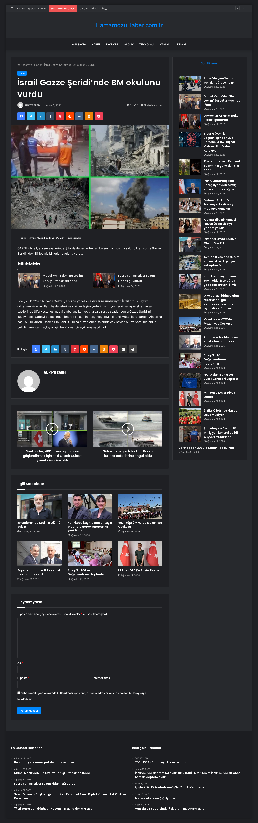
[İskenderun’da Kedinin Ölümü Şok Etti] (39, 506)
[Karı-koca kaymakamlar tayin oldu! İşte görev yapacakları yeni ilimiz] (90, 506)
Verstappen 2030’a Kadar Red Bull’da (206, 448)
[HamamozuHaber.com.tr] (129, 25)
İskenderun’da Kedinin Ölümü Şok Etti (38, 525)
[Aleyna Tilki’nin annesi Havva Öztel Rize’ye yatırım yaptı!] (190, 225)
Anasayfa (79, 44)
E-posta (23, 678)
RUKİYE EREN (32, 105)
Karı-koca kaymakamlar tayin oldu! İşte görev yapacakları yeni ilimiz (90, 526)
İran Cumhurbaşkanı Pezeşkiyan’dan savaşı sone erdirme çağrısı (220, 185)
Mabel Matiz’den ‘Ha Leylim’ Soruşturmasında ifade (222, 100)
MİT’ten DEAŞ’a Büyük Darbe (138, 570)
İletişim (180, 44)
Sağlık (129, 44)
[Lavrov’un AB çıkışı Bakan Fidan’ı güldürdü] (104, 280)
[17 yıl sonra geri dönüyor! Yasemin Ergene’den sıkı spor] (190, 167)
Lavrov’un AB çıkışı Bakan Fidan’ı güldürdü (104, 8)
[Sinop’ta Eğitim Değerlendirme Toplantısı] (90, 553)
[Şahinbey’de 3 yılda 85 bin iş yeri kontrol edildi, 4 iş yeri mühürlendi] (190, 434)
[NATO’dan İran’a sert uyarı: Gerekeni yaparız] (190, 380)
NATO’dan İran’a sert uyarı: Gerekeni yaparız (221, 377)
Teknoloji (146, 44)
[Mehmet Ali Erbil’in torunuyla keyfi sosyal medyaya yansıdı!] (190, 205)
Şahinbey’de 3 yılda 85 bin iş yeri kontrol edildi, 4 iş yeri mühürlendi (221, 432)
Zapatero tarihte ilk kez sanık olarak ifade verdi (39, 572)
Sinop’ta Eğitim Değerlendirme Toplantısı (86, 572)
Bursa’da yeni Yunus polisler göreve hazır (219, 80)
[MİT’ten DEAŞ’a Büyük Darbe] (140, 553)
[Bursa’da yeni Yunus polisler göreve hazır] (190, 83)
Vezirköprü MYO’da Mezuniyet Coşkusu (140, 525)
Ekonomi (112, 44)
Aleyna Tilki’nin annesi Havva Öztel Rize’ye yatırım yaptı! (220, 224)
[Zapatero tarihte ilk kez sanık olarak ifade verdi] (39, 553)
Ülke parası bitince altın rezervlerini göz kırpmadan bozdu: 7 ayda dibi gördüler (221, 302)
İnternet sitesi (102, 678)
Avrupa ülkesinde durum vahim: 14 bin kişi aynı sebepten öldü (221, 261)
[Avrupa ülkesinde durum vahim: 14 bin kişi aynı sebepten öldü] (190, 262)
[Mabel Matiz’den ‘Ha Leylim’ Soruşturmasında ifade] (29, 280)
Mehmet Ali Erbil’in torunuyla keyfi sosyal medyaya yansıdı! (220, 204)
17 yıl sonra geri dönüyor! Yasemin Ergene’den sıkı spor (222, 165)
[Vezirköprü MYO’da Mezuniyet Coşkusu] (140, 506)
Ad (20, 662)
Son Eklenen (210, 63)
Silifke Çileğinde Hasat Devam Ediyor (220, 412)
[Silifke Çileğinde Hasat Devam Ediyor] (190, 416)
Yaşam (164, 44)
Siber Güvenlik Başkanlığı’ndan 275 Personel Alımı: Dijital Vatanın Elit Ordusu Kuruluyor (219, 142)
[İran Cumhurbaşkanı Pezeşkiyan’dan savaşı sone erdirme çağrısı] (190, 186)
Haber (96, 44)
